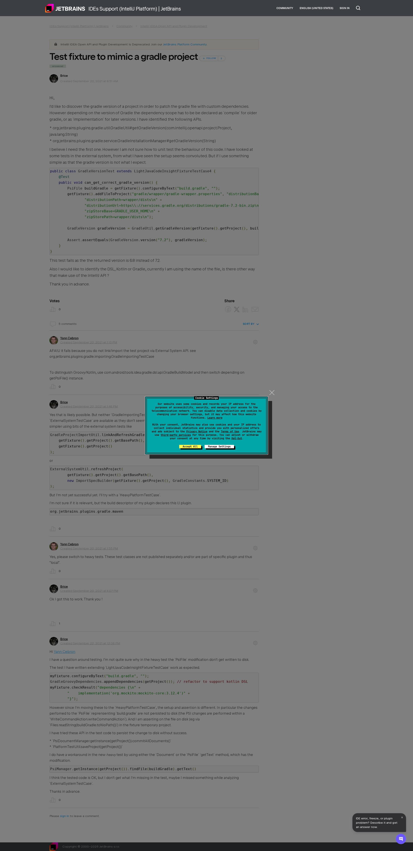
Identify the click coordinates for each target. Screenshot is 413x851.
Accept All (190, 446)
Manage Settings (219, 446)
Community (284, 8)
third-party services (176, 435)
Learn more (214, 417)
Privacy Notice (196, 431)
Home (65, 8)
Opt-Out (236, 438)
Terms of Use (230, 431)
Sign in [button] (345, 8)
